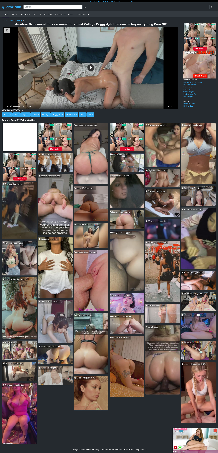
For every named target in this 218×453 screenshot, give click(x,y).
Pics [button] (14, 14)
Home (5, 14)
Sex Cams (18, 20)
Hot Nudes (128, 1)
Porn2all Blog (46, 14)
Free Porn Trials (7, 20)
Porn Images (188, 96)
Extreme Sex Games (64, 14)
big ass (25, 114)
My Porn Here (188, 89)
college (45, 114)
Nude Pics (97, 1)
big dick (35, 114)
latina (82, 114)
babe (17, 114)
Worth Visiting (83, 14)
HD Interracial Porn (190, 94)
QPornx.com (11, 7)
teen (90, 114)
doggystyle (58, 114)
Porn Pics (88, 1)
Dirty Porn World (189, 84)
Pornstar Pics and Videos (192, 82)
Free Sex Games (189, 103)
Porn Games (188, 87)
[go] (84, 7)
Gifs (34, 14)
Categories (25, 14)
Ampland (118, 1)
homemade (71, 114)
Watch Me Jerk (108, 1)
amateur (7, 114)
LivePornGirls (188, 106)
